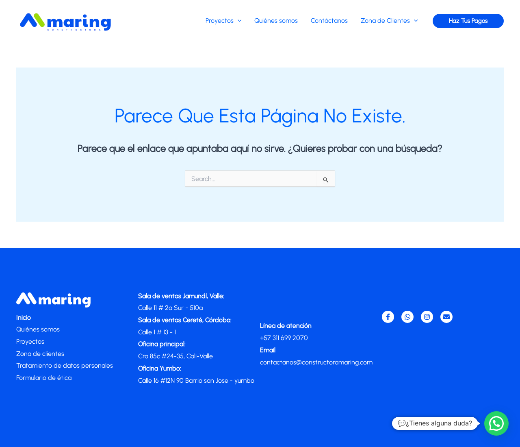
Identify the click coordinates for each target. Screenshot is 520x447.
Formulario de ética (44, 378)
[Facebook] (388, 317)
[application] (238, 20)
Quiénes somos (38, 329)
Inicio (23, 317)
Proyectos (30, 341)
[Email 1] (446, 317)
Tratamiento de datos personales (64, 365)
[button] (468, 21)
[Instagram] (427, 317)
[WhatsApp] (407, 317)
